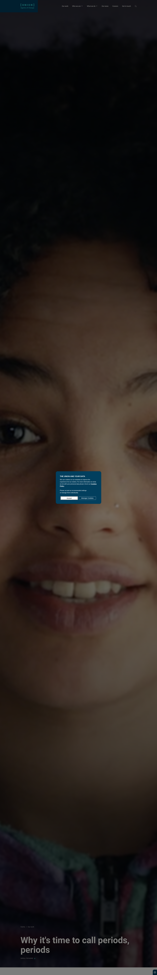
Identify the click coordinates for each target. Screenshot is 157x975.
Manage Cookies (87, 498)
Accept (69, 498)
